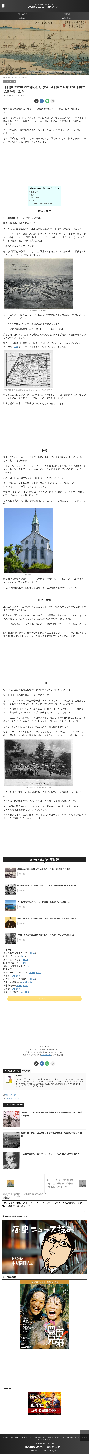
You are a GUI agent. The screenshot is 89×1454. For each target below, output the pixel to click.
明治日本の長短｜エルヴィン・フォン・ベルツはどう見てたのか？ (50, 1154)
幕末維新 (22, 18)
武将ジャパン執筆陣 (53, 1437)
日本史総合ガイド (67, 18)
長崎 (32, 195)
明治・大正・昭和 (11, 1095)
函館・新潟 (35, 198)
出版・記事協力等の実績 (69, 1437)
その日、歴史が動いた (13, 1098)
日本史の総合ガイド (27, 1437)
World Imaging (66, 72)
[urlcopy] (52, 101)
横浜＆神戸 (35, 192)
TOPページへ (43, 999)
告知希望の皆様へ (40, 1437)
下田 (32, 200)
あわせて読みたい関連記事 (43, 203)
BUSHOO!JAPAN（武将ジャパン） (45, 7)
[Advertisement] (44, 168)
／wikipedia (35, 972)
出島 (16, 346)
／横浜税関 (23, 992)
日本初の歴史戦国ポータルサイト (44, 1444)
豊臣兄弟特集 (22, 14)
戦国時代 (67, 14)
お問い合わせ (46, 1055)
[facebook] (42, 101)
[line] (47, 101)
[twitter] (36, 101)
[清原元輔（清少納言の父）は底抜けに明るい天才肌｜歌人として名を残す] (23, 1183)
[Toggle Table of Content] (56, 189)
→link (32, 953)
